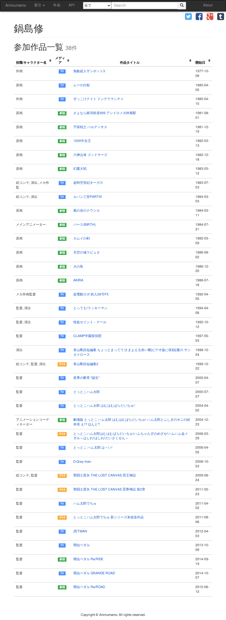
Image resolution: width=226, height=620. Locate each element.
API (72, 5)
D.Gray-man (82, 461)
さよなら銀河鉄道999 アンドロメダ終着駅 (104, 113)
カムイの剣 (81, 238)
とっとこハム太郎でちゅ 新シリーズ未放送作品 (108, 517)
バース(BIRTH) (84, 224)
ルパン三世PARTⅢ (87, 196)
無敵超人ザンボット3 (89, 71)
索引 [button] (38, 5)
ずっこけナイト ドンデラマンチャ (98, 99)
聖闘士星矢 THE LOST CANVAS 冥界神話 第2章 (109, 489)
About (207, 5)
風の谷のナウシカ (86, 210)
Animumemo (15, 5)
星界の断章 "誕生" (86, 377)
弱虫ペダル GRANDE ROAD (94, 573)
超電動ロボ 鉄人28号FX (91, 294)
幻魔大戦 (80, 168)
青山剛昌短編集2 (85, 364)
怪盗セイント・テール (89, 322)
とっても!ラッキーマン (90, 308)
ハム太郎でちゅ (84, 503)
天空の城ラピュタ (86, 252)
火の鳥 (78, 266)
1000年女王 (82, 140)
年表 (56, 5)
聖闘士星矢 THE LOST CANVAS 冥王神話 (104, 475)
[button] (188, 17)
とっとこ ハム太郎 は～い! (92, 447)
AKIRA (78, 280)
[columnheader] (33, 61)
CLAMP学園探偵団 (87, 336)
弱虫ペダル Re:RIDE (88, 559)
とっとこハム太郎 (86, 391)
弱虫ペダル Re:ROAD (89, 587)
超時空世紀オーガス (88, 182)
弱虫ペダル (81, 545)
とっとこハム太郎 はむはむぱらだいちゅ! (104, 405)
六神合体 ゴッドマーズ (90, 155)
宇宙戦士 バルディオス (90, 127)
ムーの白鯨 (81, 85)
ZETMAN (80, 531)
